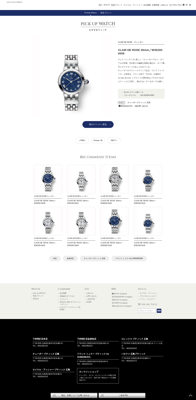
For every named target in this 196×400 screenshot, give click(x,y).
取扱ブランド (116, 5)
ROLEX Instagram (120, 300)
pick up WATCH (39, 293)
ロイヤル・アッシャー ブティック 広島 (51, 369)
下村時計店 (14, 5)
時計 (100, 5)
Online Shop (176, 5)
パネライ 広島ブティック (133, 354)
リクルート (64, 299)
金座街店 (70, 258)
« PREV (82, 140)
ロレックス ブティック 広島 (134, 339)
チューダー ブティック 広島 (46, 354)
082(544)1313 (126, 106)
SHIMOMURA (98, 329)
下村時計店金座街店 (86, 339)
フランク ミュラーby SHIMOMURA (129, 258)
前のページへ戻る (98, 124)
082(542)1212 (87, 364)
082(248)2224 (87, 346)
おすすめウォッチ (98, 26)
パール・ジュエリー (147, 299)
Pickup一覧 (98, 140)
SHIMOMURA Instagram (122, 297)
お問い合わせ (142, 106)
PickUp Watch (91, 13)
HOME (88, 302)
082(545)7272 (131, 361)
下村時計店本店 (40, 339)
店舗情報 (155, 5)
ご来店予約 (90, 299)
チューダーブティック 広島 (138, 102)
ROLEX (107, 5)
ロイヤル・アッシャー (133, 5)
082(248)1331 (43, 346)
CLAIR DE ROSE (125, 42)
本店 (55, 258)
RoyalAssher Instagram (122, 306)
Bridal (142, 289)
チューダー (138, 42)
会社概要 (147, 5)
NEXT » (114, 140)
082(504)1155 (43, 377)
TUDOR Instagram (120, 303)
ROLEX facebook (120, 294)
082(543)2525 (131, 348)
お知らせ (164, 5)
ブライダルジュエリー (148, 296)
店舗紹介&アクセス (67, 296)
